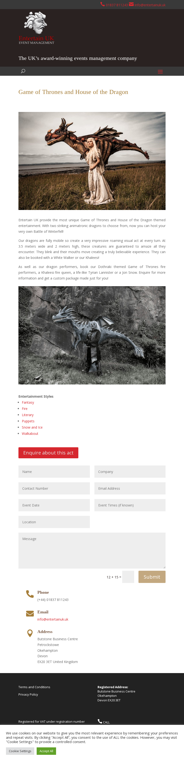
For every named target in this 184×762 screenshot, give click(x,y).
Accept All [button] (46, 751)
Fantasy (28, 402)
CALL (106, 722)
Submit (152, 577)
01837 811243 (116, 5)
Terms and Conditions (34, 687)
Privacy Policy (28, 694)
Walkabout (30, 433)
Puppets (28, 421)
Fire (25, 408)
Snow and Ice (32, 427)
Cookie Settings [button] (20, 751)
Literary (28, 415)
